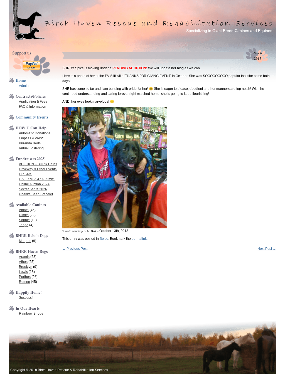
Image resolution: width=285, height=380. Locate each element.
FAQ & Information (32, 106)
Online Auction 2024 (34, 184)
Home (21, 80)
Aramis (24, 257)
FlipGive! (25, 174)
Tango (23, 225)
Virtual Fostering (31, 148)
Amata (24, 210)
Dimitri (24, 215)
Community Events (32, 117)
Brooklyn (25, 267)
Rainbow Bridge (31, 313)
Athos (23, 262)
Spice (104, 239)
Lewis (23, 272)
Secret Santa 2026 (33, 189)
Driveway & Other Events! (38, 169)
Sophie (24, 220)
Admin (24, 86)
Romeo (24, 282)
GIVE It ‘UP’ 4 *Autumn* (37, 179)
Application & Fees (33, 101)
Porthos (25, 277)
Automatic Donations (34, 133)
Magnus (25, 241)
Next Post (266, 249)
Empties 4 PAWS (31, 138)
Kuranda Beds (30, 143)
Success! (26, 298)
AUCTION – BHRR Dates (38, 164)
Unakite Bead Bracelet (36, 194)
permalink (139, 239)
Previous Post (74, 249)
